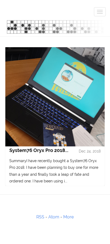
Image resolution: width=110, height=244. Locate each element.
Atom (53, 216)
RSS (40, 216)
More (68, 216)
